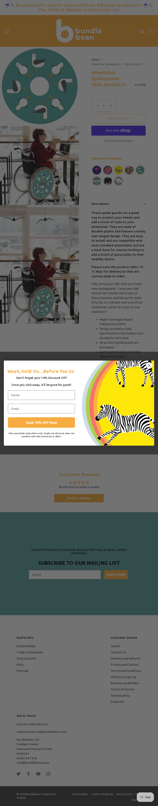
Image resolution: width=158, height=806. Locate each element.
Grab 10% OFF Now (41, 422)
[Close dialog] (149, 365)
